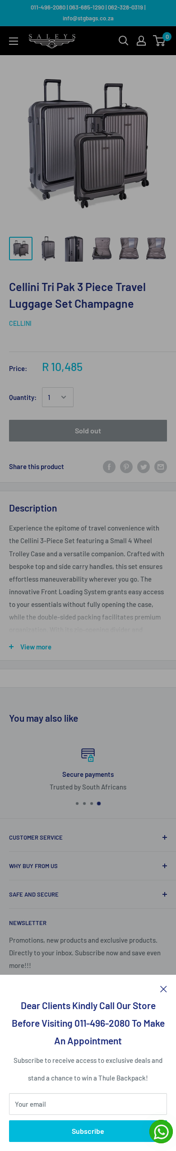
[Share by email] (160, 466)
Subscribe (88, 1131)
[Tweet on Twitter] (143, 466)
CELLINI (20, 323)
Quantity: (23, 397)
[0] (159, 40)
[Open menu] (13, 41)
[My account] (141, 41)
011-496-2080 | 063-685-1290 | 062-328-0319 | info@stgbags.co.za (88, 13)
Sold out (88, 430)
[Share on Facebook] (109, 466)
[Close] (163, 988)
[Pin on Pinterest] (126, 466)
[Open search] (124, 41)
